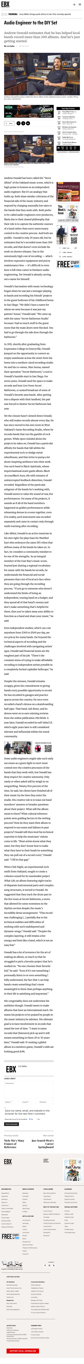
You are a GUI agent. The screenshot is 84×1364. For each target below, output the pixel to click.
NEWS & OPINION (28, 1189)
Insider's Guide (69, 1217)
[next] (6, 14)
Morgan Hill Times (36, 1300)
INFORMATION (6, 1189)
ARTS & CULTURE (28, 1216)
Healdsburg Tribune (37, 1288)
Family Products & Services (52, 1223)
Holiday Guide (68, 1214)
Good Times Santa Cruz (14, 1288)
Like (75, 248)
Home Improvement (49, 1229)
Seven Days (26, 1208)
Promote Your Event (70, 1202)
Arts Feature (26, 1220)
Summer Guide (69, 1223)
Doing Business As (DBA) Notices (17, 1338)
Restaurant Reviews (49, 1202)
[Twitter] (23, 123)
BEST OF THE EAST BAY (51, 1207)
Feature (24, 1199)
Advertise (4, 1199)
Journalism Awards (37, 1332)
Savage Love (26, 1242)
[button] (74, 5)
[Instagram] (49, 1265)
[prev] (2, 14)
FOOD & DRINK (48, 1189)
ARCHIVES (46, 1161)
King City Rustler (36, 1294)
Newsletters (5, 1193)
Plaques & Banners (7, 1227)
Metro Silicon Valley (13, 1291)
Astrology (25, 1223)
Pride (66, 1220)
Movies (24, 1235)
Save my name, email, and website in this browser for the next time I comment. (27, 1112)
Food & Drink (47, 1226)
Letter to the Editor (7, 1208)
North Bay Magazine (13, 1309)
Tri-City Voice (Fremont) (38, 1312)
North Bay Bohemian (13, 1294)
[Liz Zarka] (11, 1069)
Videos (24, 1251)
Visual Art (25, 1254)
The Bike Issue (68, 1229)
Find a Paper (5, 1218)
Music (24, 1238)
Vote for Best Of (6, 1224)
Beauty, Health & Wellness (51, 1214)
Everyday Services (49, 1220)
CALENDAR (68, 1189)
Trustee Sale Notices (13, 1341)
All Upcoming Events (70, 1193)
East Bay (9, 1306)
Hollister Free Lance (37, 1291)
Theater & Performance (29, 1248)
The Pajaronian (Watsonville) (40, 1309)
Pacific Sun (10, 1297)
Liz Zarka (10, 46)
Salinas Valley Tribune (38, 1306)
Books (24, 1226)
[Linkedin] (28, 123)
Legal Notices (11, 1332)
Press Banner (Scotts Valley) (40, 1303)
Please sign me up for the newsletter (16, 1119)
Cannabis (25, 1196)
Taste (66, 1226)
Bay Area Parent (12, 1303)
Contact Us (5, 1205)
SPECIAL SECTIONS (70, 1207)
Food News (47, 1196)
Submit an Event (69, 1199)
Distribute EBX (6, 1221)
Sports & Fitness (27, 1245)
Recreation (46, 1232)
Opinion (24, 1205)
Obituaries (4, 1214)
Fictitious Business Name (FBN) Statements (17, 1335)
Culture (24, 1229)
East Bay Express (12, 1285)
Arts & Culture (47, 1211)
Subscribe (4, 1196)
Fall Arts (67, 1211)
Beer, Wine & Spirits (49, 1193)
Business (25, 1193)
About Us (4, 1202)
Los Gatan (34, 1297)
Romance (46, 1235)
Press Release (5, 1211)
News (24, 1202)
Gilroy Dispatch (36, 1285)
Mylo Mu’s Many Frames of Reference (14, 1144)
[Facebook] (18, 123)
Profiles (24, 1211)
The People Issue (69, 1232)
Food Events (47, 1199)
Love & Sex (25, 1232)
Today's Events (69, 1196)
